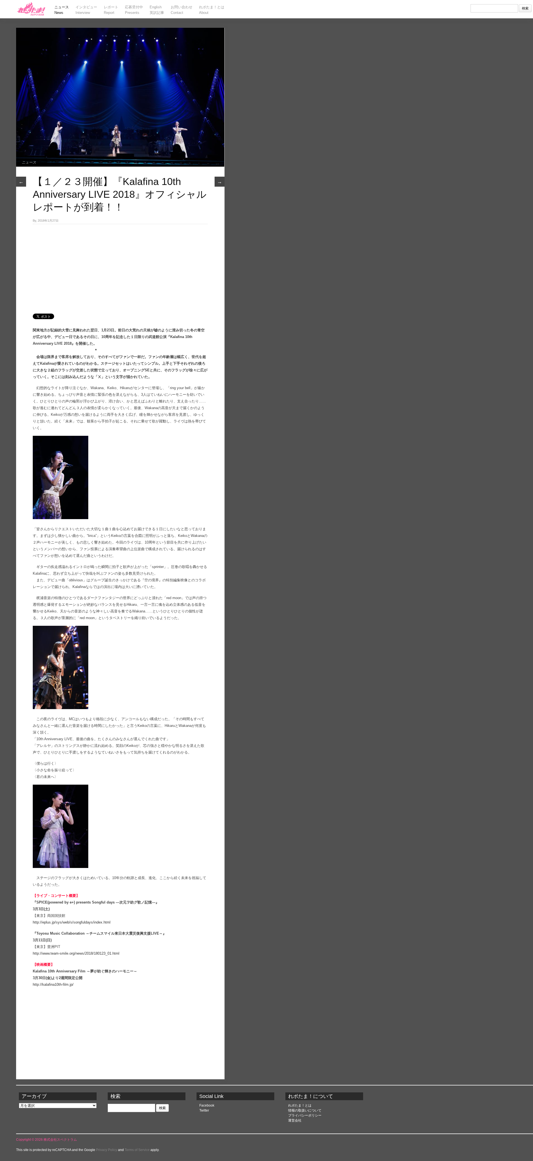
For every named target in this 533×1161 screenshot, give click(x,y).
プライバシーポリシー (304, 1115)
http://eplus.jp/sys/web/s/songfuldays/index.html (71, 922)
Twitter (204, 1110)
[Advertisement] (120, 266)
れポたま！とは (299, 1105)
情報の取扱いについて (304, 1110)
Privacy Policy (106, 1150)
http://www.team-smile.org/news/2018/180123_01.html (76, 953)
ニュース (29, 162)
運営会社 (294, 1120)
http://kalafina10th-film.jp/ (53, 984)
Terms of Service (137, 1150)
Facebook (206, 1105)
